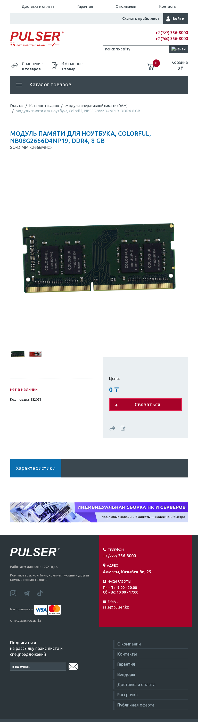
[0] (150, 64)
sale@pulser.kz (116, 607)
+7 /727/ (119, 556)
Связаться (147, 404)
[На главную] (54, 39)
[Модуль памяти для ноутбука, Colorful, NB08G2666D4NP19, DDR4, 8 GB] (99, 252)
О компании (126, 6)
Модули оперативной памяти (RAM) (96, 106)
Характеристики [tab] (35, 468)
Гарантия (85, 6)
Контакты (167, 6)
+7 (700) (171, 39)
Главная (16, 106)
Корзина (179, 65)
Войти (178, 19)
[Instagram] (16, 592)
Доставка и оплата (38, 6)
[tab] (18, 353)
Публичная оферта (135, 705)
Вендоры (126, 674)
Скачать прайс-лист (141, 19)
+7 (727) (171, 33)
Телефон (116, 549)
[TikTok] (43, 592)
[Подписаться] (73, 665)
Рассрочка (127, 694)
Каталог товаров (49, 84)
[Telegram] (30, 592)
